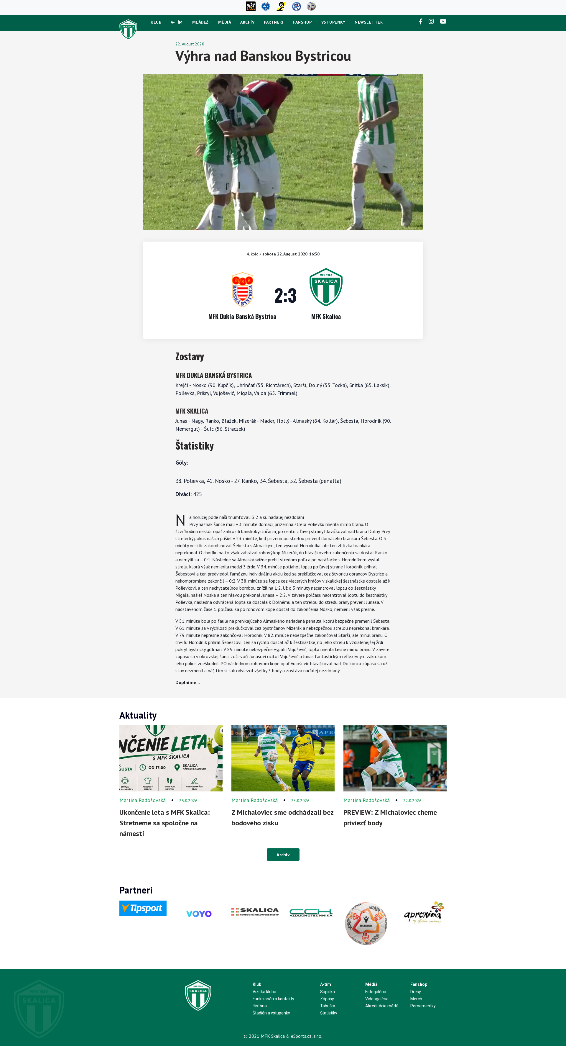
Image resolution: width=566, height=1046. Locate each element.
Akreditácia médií (381, 1006)
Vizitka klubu (264, 991)
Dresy (415, 991)
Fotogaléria (375, 991)
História (260, 1006)
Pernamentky (423, 1006)
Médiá (224, 22)
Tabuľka (327, 1006)
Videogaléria (377, 998)
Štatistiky (328, 1013)
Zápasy (327, 998)
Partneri (273, 22)
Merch (416, 998)
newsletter (369, 22)
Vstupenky (333, 22)
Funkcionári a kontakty (273, 998)
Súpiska (327, 991)
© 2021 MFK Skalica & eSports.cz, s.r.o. (283, 1036)
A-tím (177, 22)
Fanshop (302, 22)
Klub (156, 22)
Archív (247, 22)
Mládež (200, 22)
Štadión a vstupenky (271, 1013)
